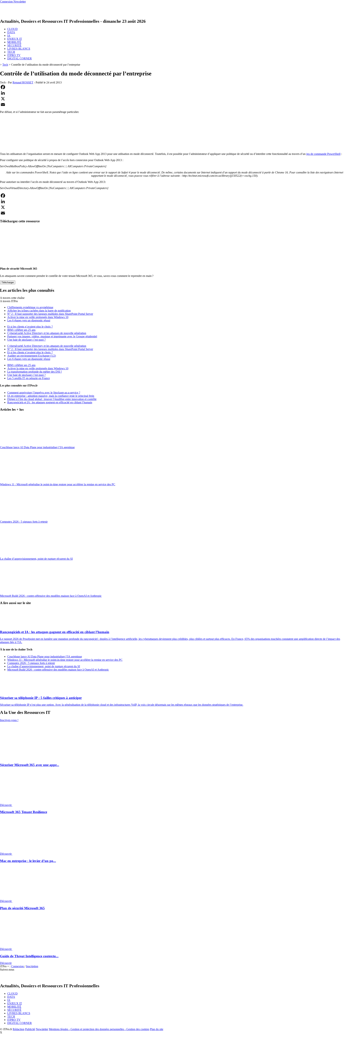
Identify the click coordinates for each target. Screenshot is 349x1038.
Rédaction (18, 1029)
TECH (11, 51)
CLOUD (12, 29)
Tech (5, 64)
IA (8, 35)
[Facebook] (174, 87)
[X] (174, 99)
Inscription (32, 966)
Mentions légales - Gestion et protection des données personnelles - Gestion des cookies (99, 1029)
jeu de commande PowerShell (323, 153)
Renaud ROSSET (23, 82)
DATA (11, 32)
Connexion (18, 966)
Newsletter (42, 1029)
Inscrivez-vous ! (9, 720)
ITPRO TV (14, 55)
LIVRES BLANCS (18, 48)
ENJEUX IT (14, 38)
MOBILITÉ (14, 42)
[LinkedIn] (174, 93)
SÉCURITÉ (14, 45)
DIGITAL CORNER (19, 58)
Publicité (30, 1029)
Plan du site (156, 1029)
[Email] (174, 104)
